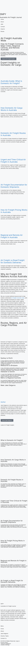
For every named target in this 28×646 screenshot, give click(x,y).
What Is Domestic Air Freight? (12, 440)
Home (2, 19)
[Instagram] (5, 34)
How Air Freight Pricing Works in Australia (14, 211)
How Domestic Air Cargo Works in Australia (11, 109)
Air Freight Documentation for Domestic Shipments (14, 186)
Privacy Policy (4, 642)
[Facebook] (1, 34)
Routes (2, 31)
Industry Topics (5, 636)
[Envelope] (12, 34)
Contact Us (4, 638)
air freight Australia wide (17, 298)
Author (3, 402)
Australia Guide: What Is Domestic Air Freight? (11, 82)
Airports (3, 29)
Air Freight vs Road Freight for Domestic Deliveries (13, 261)
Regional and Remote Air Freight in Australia (12, 236)
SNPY (3, 14)
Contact (3, 26)
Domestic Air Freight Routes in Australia (13, 134)
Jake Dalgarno (4, 633)
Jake (2, 24)
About (2, 21)
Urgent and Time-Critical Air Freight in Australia (13, 160)
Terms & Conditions (6, 643)
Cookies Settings (5, 644)
